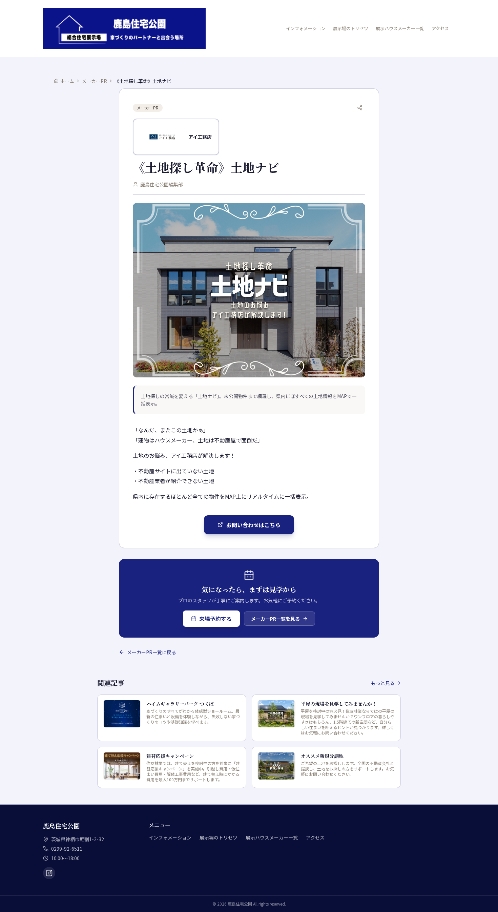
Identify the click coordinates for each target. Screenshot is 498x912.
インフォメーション (306, 28)
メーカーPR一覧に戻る (151, 652)
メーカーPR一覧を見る (275, 618)
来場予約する (215, 619)
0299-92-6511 (66, 848)
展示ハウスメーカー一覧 (400, 28)
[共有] (359, 107)
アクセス (440, 28)
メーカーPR (94, 81)
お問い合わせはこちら (253, 525)
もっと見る (383, 683)
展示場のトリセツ (350, 28)
